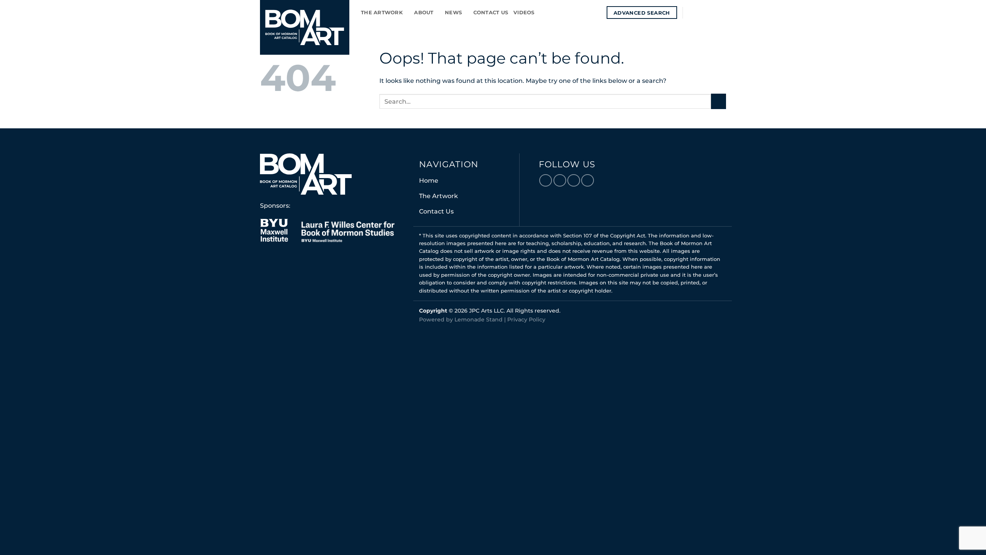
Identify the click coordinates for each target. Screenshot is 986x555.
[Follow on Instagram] (701, 12)
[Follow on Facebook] (691, 12)
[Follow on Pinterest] (711, 12)
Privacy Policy (526, 319)
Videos (524, 12)
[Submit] (718, 101)
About (423, 12)
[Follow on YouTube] (721, 12)
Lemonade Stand (478, 319)
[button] (598, 12)
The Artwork (382, 12)
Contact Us (490, 12)
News (453, 12)
